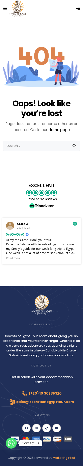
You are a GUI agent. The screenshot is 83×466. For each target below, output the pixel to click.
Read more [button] (13, 258)
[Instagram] (36, 428)
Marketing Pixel (64, 458)
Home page (59, 129)
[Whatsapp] (11, 443)
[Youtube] (56, 428)
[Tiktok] (46, 428)
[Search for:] (41, 146)
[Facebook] (26, 428)
